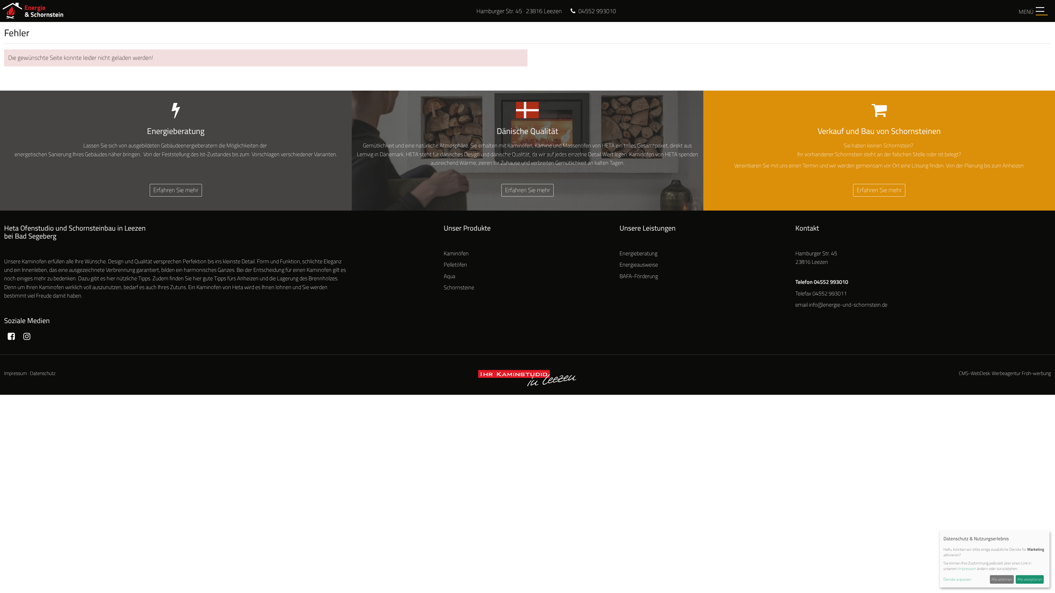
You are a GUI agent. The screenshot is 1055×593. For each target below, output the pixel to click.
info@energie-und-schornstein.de (848, 305)
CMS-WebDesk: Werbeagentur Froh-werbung (1005, 373)
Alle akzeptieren (1029, 579)
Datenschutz (42, 373)
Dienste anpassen (957, 579)
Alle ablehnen (1001, 579)
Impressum (15, 373)
